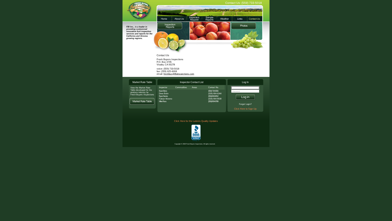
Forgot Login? (245, 104)
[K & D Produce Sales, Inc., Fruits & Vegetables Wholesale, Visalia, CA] (196, 133)
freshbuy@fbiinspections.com (179, 74)
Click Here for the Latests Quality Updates (196, 121)
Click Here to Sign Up (245, 109)
